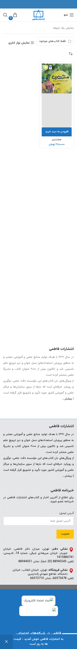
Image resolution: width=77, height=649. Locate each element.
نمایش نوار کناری (19, 43)
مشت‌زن (56, 139)
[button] (57, 131)
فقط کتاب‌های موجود (52, 41)
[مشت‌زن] (57, 95)
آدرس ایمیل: (66, 513)
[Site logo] (38, 15)
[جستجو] (5, 15)
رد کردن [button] (6, 641)
